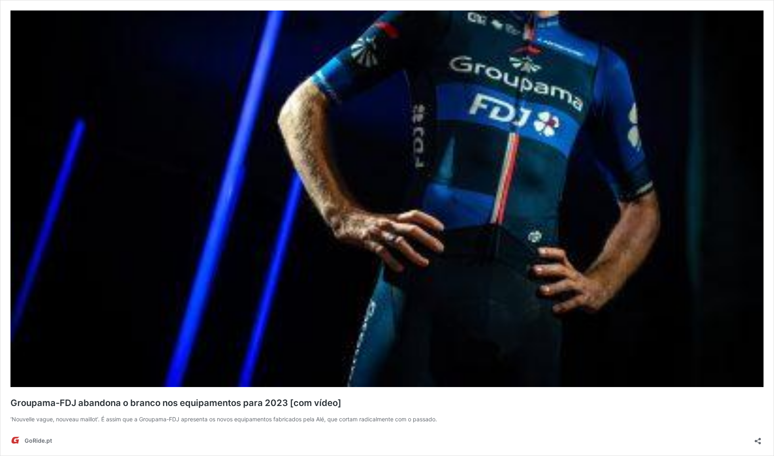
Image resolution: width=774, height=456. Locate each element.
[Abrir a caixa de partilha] (758, 438)
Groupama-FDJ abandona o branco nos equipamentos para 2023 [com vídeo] (175, 403)
